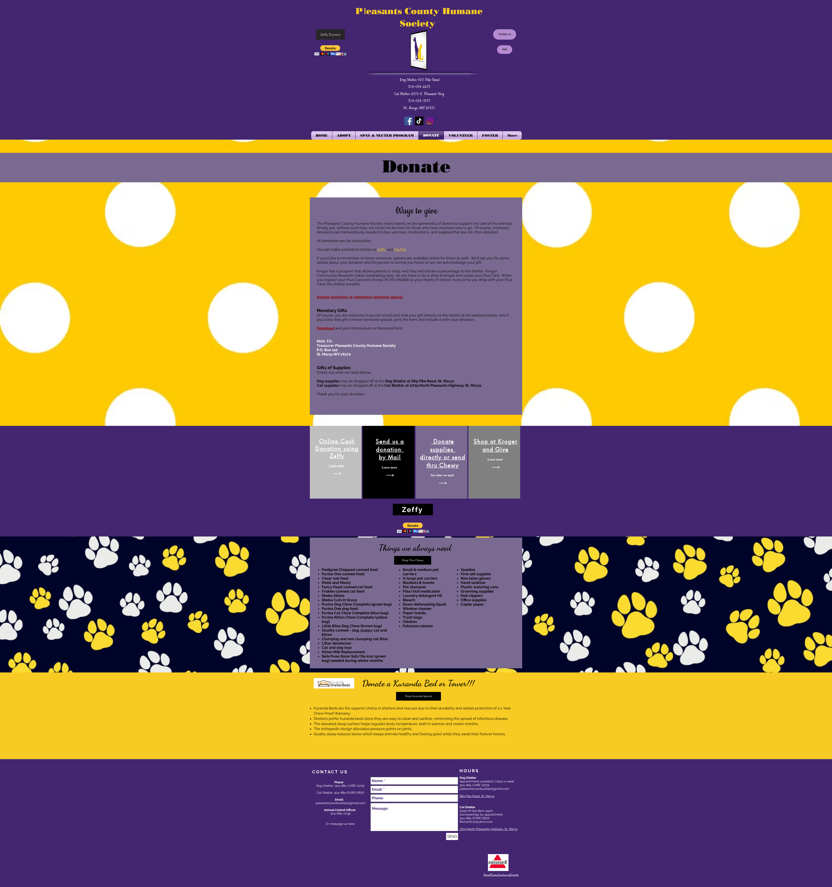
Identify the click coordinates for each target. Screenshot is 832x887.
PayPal (400, 249)
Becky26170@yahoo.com (476, 821)
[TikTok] (419, 121)
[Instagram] (430, 121)
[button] (330, 50)
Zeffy (381, 249)
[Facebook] (408, 121)
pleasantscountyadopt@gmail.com (484, 788)
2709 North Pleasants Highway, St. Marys (489, 829)
